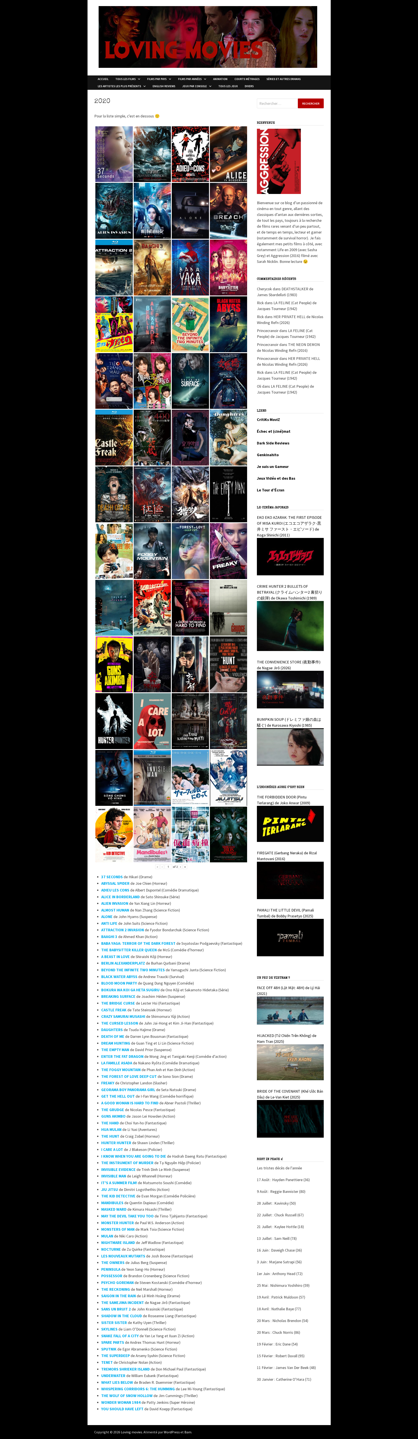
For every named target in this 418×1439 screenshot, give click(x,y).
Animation (220, 79)
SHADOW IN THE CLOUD (121, 1315)
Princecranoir (267, 330)
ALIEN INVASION (114, 903)
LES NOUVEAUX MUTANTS (123, 1256)
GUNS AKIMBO (113, 1116)
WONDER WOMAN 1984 (121, 1402)
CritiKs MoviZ (268, 419)
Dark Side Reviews (273, 443)
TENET (107, 1362)
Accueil (103, 79)
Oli (259, 386)
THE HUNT (110, 1136)
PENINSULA (110, 1269)
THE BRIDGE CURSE (118, 1003)
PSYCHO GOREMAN (117, 1282)
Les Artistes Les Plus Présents (119, 86)
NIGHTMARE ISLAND (118, 1242)
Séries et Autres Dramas (283, 79)
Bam (187, 1432)
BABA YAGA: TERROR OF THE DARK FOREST (138, 943)
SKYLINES (109, 1329)
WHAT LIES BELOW (117, 1382)
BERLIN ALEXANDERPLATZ (123, 963)
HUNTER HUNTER (116, 1142)
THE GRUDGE (112, 1109)
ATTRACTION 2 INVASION (122, 929)
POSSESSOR (111, 1275)
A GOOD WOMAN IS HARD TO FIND (129, 1102)
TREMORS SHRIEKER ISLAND (125, 1369)
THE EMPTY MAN (115, 1049)
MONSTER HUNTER (117, 1222)
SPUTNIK (108, 1349)
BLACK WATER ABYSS (119, 976)
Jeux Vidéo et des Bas (276, 478)
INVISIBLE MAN (113, 1176)
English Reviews (164, 86)
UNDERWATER (113, 1375)
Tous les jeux (228, 86)
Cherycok (264, 288)
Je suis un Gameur (273, 466)
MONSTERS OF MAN (118, 1229)
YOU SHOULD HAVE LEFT (122, 1408)
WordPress (172, 1432)
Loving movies (131, 1432)
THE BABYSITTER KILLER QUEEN (129, 949)
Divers (249, 86)
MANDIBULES (112, 1202)
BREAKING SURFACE (118, 996)
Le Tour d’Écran (270, 489)
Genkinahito (268, 454)
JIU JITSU (109, 1189)
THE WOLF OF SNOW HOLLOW (127, 1395)
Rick (260, 302)
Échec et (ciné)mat (273, 431)
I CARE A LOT (112, 1149)
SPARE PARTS (112, 1342)
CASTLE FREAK (113, 1009)
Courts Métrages (247, 79)
